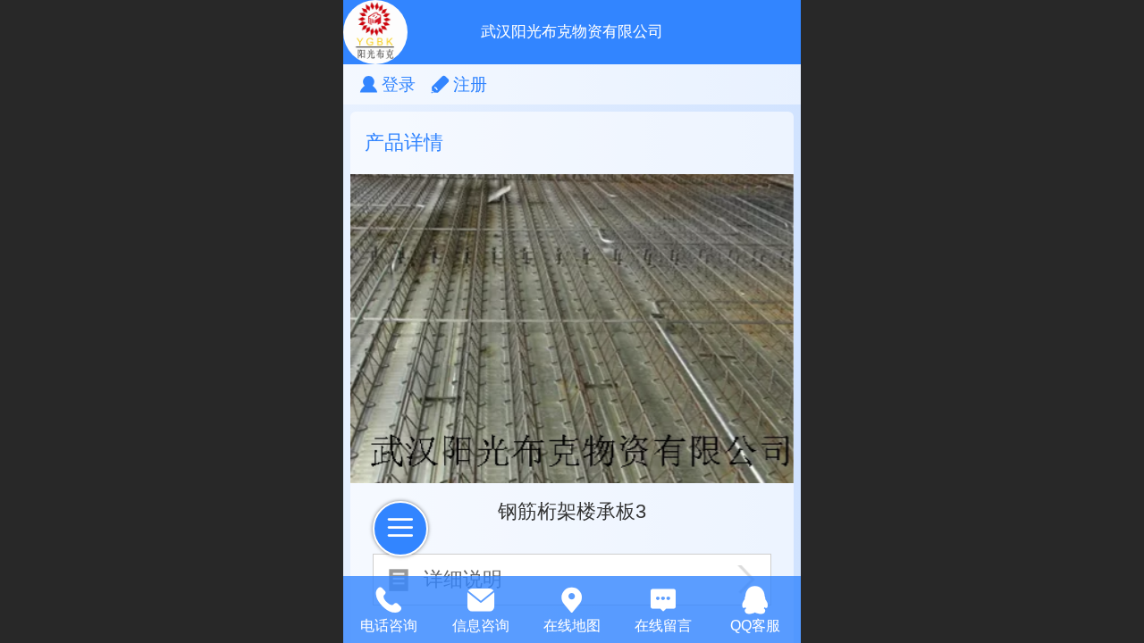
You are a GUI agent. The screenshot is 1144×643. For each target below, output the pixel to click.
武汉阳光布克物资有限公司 (572, 31)
